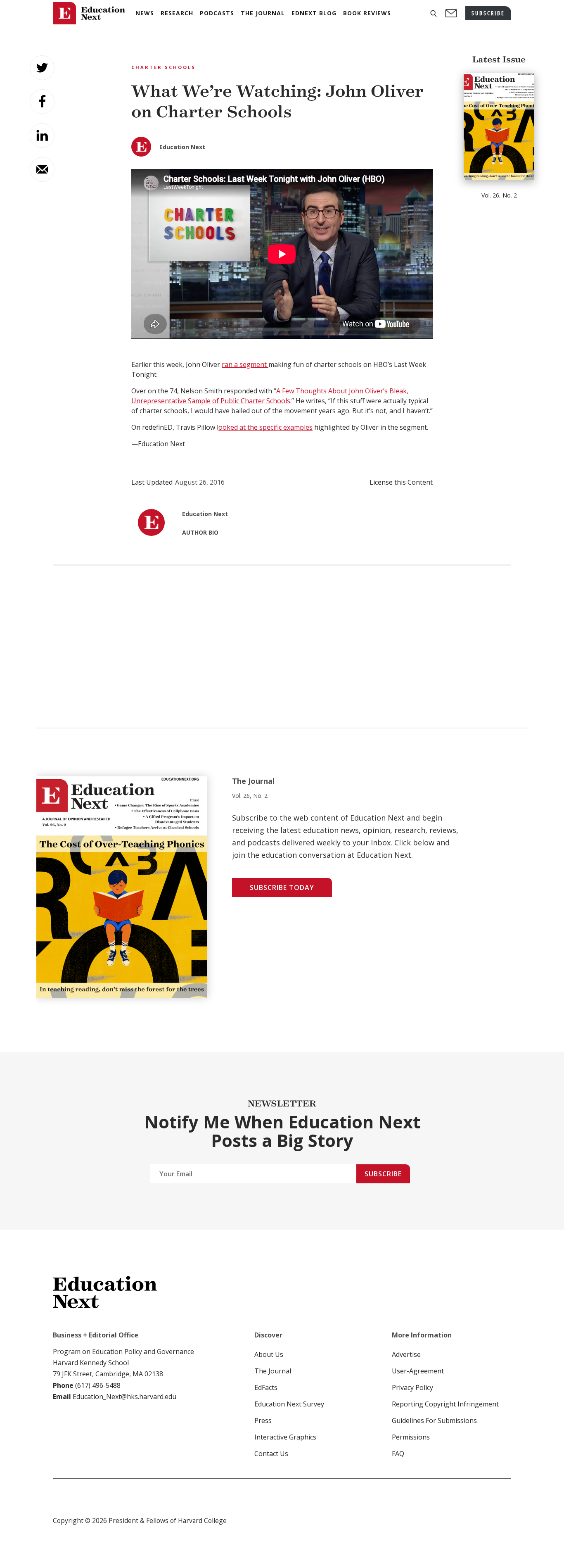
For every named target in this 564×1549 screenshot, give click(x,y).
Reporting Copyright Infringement (445, 1404)
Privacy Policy (412, 1387)
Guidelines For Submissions (434, 1420)
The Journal (272, 1370)
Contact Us (271, 1453)
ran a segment (245, 364)
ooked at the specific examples (265, 427)
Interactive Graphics (285, 1437)
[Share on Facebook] (42, 101)
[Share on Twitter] (42, 67)
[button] (433, 13)
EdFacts (265, 1387)
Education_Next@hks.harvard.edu (123, 1396)
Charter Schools (163, 67)
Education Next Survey (289, 1404)
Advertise (406, 1354)
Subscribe (383, 1173)
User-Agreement (418, 1370)
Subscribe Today (282, 887)
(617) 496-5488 (98, 1385)
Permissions (411, 1437)
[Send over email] (42, 169)
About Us (268, 1354)
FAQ (398, 1453)
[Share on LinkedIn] (42, 135)
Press (263, 1420)
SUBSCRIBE (488, 13)
